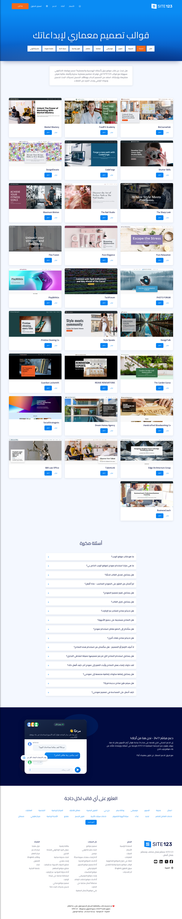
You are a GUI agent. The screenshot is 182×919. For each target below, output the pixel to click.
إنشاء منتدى (64, 861)
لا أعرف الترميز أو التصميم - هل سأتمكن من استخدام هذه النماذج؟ (104, 647)
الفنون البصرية (92, 810)
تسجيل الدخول (36, 6)
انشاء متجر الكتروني (89, 850)
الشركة (141, 48)
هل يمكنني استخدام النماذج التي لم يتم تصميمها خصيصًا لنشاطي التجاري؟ (100, 656)
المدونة (130, 48)
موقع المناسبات (90, 872)
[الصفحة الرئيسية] (80, 6)
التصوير (147, 810)
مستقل (21, 816)
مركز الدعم (36, 850)
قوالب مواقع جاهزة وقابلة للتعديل (118, 864)
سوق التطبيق (123, 868)
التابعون (37, 861)
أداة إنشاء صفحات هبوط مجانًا (85, 857)
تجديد (147, 816)
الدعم (54, 6)
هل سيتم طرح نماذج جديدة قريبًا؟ (118, 683)
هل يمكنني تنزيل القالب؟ (122, 602)
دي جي (107, 810)
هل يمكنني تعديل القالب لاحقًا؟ (119, 575)
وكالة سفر (120, 810)
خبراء (38, 864)
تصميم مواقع (91, 846)
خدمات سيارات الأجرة (98, 816)
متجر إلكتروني (34, 48)
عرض (167, 132)
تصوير (120, 48)
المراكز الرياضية (57, 810)
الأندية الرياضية (52, 816)
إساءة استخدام (89, 911)
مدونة (158, 810)
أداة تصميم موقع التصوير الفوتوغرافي (87, 866)
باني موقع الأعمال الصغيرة (86, 890)
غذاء (137, 816)
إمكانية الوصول (77, 911)
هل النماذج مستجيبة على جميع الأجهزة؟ (115, 620)
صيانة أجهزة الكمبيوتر (121, 816)
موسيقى (109, 48)
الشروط (107, 911)
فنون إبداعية (76, 48)
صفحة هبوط (49, 48)
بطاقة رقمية (64, 846)
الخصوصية (99, 911)
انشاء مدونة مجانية (61, 857)
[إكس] (166, 861)
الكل (150, 48)
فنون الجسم (79, 816)
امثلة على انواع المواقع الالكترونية (119, 861)
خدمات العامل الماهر (164, 816)
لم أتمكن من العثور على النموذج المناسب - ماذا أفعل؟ (109, 584)
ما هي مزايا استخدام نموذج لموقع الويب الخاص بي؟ (110, 566)
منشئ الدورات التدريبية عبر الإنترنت (56, 864)
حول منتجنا (36, 846)
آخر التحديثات (127, 872)
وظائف (33, 857)
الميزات (129, 853)
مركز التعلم (35, 853)
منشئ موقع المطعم (60, 868)
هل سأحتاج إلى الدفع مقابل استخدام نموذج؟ (113, 629)
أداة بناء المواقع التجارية (87, 861)
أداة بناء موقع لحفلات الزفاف (85, 879)
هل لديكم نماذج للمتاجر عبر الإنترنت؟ (117, 611)
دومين (94, 853)
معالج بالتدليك (74, 810)
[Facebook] (171, 861)
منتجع (66, 816)
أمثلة (63, 6)
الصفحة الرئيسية (126, 846)
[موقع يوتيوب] (155, 861)
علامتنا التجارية (34, 868)
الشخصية (42, 810)
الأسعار (71, 6)
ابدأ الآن (20, 6)
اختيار (159, 132)
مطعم (88, 48)
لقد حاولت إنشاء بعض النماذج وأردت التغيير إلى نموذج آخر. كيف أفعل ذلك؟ (100, 665)
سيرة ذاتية (62, 48)
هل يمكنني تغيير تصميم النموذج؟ (118, 593)
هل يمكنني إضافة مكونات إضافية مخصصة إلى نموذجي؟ (108, 674)
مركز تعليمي (35, 816)
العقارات (29, 810)
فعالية (98, 48)
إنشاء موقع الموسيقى (88, 876)
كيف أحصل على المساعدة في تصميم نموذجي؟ (113, 692)
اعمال (169, 810)
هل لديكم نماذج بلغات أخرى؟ (120, 638)
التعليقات (128, 857)
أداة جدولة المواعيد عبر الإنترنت (57, 872)
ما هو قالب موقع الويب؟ (122, 557)
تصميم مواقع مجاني (61, 883)
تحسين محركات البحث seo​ (59, 887)
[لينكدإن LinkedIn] (161, 861)
